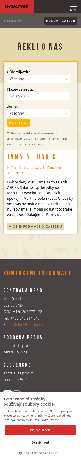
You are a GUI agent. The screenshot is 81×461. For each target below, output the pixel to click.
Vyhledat (18, 123)
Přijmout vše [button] (40, 430)
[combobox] (38, 79)
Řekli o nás (14, 21)
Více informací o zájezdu (35, 226)
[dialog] (40, 426)
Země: (12, 106)
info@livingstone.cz (30, 324)
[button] (40, 453)
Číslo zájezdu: (18, 72)
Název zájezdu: (20, 89)
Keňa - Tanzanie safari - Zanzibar (34, 167)
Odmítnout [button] (41, 442)
